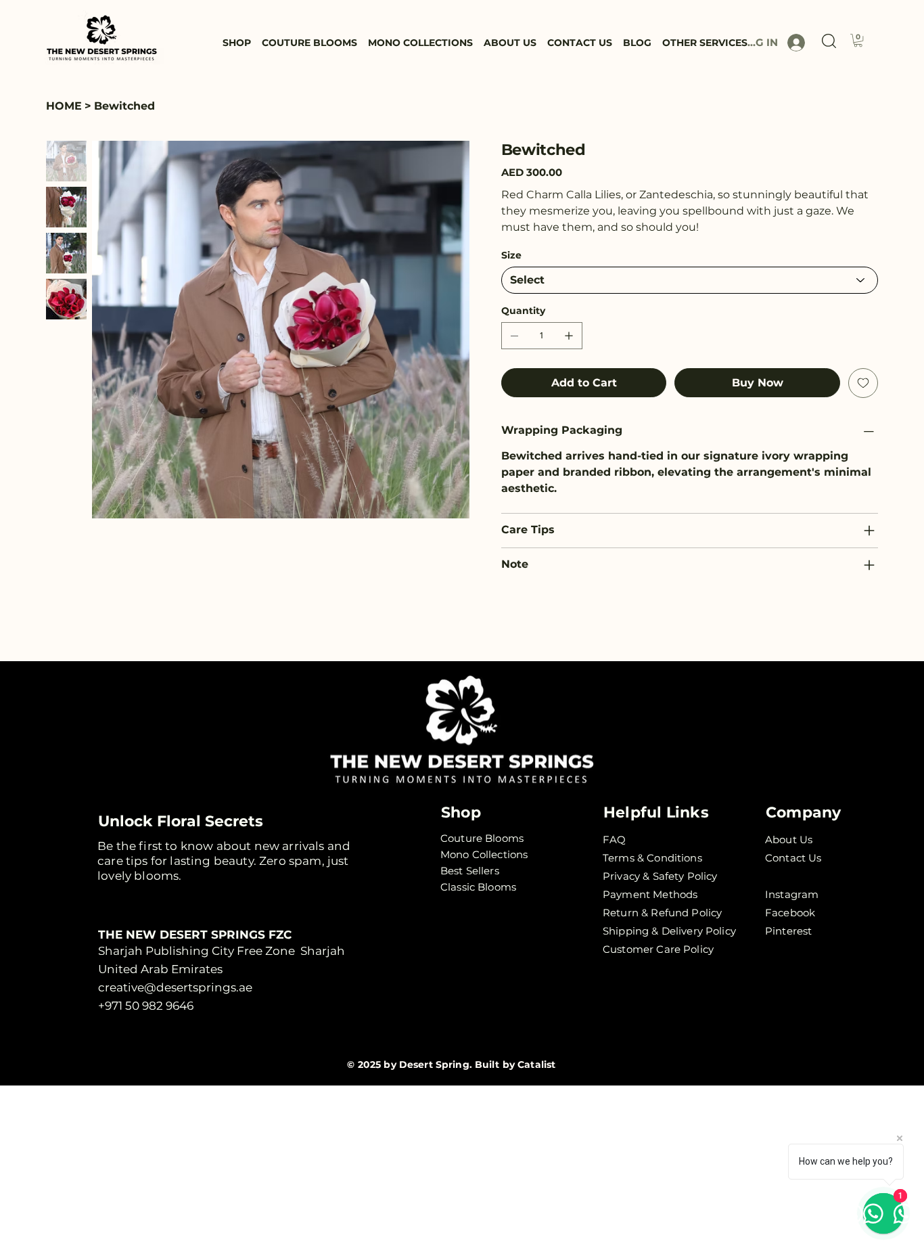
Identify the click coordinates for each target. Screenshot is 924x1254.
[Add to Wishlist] (863, 383)
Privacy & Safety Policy (660, 876)
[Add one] (568, 335)
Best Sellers (469, 870)
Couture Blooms (482, 838)
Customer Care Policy (658, 949)
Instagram (791, 894)
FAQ (614, 839)
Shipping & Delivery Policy (669, 930)
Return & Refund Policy (662, 912)
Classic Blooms (478, 886)
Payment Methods (650, 894)
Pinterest (788, 930)
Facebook (790, 912)
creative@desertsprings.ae (175, 987)
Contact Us (793, 857)
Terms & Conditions (652, 857)
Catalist (536, 1064)
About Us (788, 839)
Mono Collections (484, 854)
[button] (829, 41)
